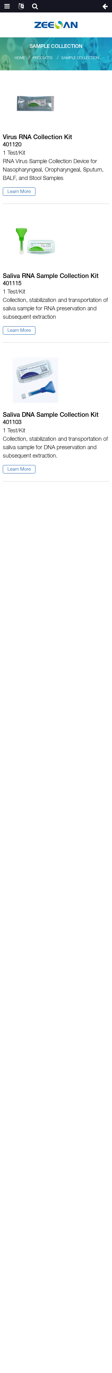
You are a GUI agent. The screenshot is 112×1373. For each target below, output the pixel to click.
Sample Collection (80, 58)
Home (20, 58)
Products (43, 58)
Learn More (19, 192)
